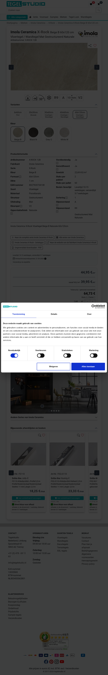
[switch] (41, 355)
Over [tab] (89, 314)
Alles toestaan (88, 366)
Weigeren (53, 366)
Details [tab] (54, 314)
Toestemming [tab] (18, 314)
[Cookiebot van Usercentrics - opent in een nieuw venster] (93, 306)
